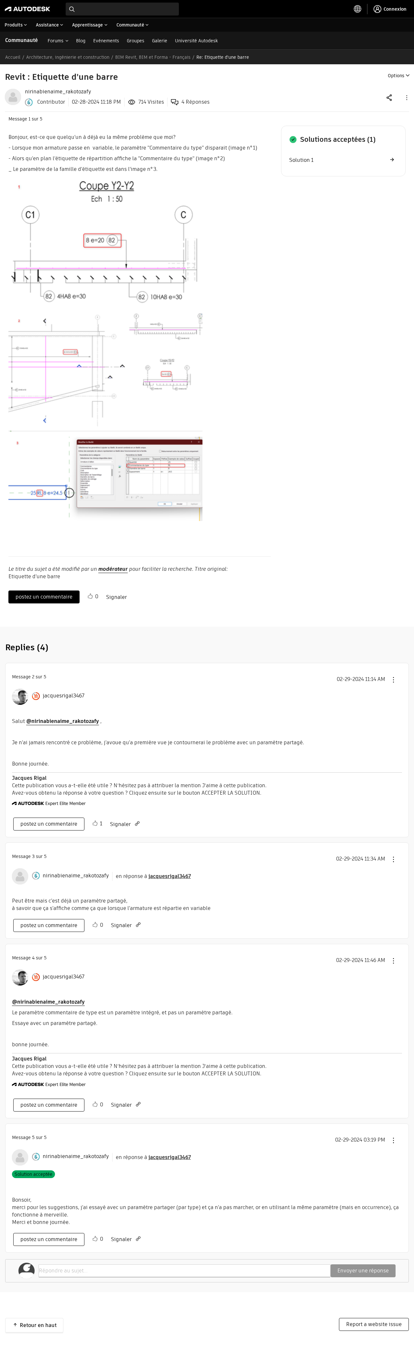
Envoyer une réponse (363, 1270)
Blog (80, 40)
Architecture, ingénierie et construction (67, 57)
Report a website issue (374, 1324)
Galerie (159, 40)
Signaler (116, 597)
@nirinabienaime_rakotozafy (62, 721)
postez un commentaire (44, 597)
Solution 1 (301, 160)
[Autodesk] (27, 9)
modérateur (113, 569)
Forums (55, 40)
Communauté (21, 40)
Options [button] (396, 75)
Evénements (106, 40)
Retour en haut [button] (38, 1325)
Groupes (135, 40)
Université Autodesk (196, 40)
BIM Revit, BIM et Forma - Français (153, 57)
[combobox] (122, 9)
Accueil (12, 57)
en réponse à (153, 876)
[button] (406, 97)
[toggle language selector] (358, 9)
